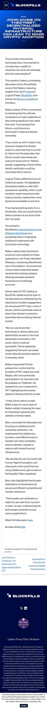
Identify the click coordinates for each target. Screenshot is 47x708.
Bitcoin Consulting (26, 99)
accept (24, 706)
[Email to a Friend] (26, 538)
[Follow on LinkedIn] (26, 608)
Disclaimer (34, 639)
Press (23, 17)
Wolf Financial (26, 91)
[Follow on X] (21, 608)
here (30, 520)
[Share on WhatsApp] (12, 538)
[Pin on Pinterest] (30, 538)
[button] (6, 5)
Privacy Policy (22, 639)
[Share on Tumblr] (35, 538)
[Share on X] (21, 538)
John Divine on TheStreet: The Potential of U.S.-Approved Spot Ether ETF (11, 564)
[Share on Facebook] (16, 538)
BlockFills (26, 95)
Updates (11, 639)
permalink (7, 552)
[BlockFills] (25, 4)
